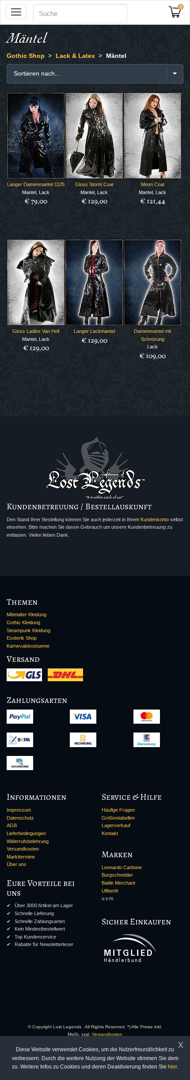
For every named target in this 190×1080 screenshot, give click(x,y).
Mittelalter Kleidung (26, 614)
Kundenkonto (155, 519)
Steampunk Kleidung (28, 630)
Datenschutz (20, 817)
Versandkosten (23, 848)
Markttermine (21, 856)
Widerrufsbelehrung (28, 841)
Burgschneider (117, 875)
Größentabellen (118, 817)
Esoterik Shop (22, 638)
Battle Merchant (118, 882)
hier (172, 1067)
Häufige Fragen (118, 810)
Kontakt (110, 833)
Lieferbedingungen (26, 833)
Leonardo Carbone (122, 867)
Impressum (19, 810)
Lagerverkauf (116, 825)
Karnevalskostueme (28, 646)
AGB (12, 825)
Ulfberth (110, 890)
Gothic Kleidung (23, 622)
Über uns (17, 864)
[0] (178, 14)
